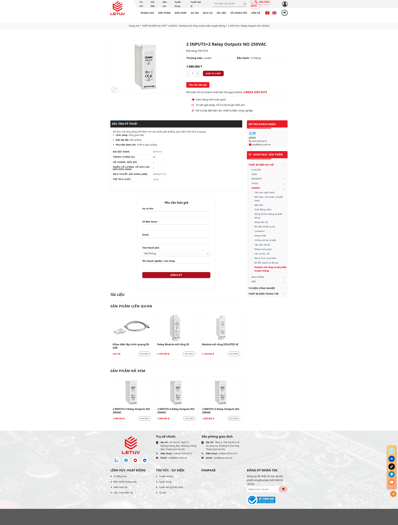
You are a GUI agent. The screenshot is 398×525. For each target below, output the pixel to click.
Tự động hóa (120, 476)
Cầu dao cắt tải (262, 244)
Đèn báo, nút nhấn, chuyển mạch (268, 198)
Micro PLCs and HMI (265, 258)
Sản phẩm (164, 12)
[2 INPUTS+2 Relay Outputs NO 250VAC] (132, 392)
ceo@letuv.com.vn (261, 144)
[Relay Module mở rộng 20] (176, 327)
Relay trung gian (263, 249)
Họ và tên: (148, 208)
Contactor (259, 231)
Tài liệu (221, 12)
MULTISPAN (257, 276)
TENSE (254, 183)
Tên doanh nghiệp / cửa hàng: (158, 260)
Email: (145, 234)
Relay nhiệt (260, 235)
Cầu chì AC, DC (262, 253)
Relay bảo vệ (261, 222)
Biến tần (258, 205)
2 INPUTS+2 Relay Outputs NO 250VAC (131, 410)
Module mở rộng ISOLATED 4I (220, 344)
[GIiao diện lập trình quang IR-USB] (132, 327)
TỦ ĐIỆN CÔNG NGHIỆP (261, 288)
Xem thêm (144, 353)
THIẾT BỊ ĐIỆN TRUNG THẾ (263, 293)
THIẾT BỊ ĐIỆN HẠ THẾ (154, 25)
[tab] (123, 123)
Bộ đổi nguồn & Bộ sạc (266, 262)
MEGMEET (256, 178)
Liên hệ (255, 12)
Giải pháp (181, 12)
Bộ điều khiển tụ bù (264, 226)
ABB (253, 281)
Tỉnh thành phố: (151, 247)
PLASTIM (256, 169)
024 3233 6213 (259, 141)
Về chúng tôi (238, 12)
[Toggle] (284, 165)
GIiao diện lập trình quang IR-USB (131, 346)
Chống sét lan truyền (265, 240)
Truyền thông (166, 476)
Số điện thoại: (149, 221)
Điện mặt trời (120, 487)
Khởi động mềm (262, 209)
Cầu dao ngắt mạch (264, 192)
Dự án (195, 12)
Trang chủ (147, 12)
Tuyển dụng (165, 481)
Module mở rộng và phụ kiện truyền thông (202, 25)
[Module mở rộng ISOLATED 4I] (221, 327)
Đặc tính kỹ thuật (124, 123)
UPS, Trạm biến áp (123, 492)
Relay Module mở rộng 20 (173, 344)
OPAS (254, 174)
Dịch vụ (208, 12)
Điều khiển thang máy (125, 481)
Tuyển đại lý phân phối (171, 487)
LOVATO (172, 25)
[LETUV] (117, 8)
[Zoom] (114, 90)
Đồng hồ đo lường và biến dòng (268, 216)
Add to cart (213, 73)
